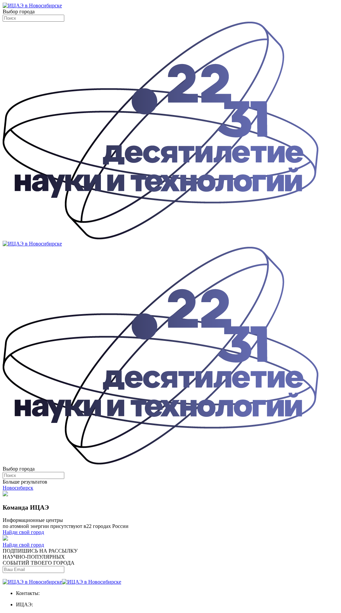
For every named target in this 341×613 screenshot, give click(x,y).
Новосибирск (18, 488)
